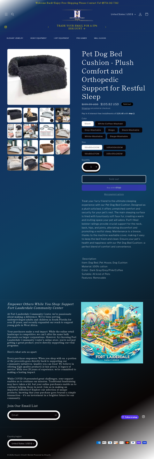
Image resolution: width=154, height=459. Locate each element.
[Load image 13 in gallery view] (14, 163)
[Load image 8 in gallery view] (62, 131)
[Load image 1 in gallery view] (14, 115)
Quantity (86, 160)
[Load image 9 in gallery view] (14, 147)
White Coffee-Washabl (112, 124)
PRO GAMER (81, 38)
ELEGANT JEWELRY (15, 38)
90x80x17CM (93, 154)
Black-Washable (132, 130)
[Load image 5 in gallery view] (14, 131)
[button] (6, 14)
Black (89, 124)
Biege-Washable (120, 137)
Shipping (86, 108)
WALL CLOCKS (100, 38)
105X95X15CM (116, 148)
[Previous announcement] (48, 27)
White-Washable (95, 137)
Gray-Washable (94, 130)
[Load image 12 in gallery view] (62, 147)
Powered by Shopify (42, 455)
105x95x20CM (115, 154)
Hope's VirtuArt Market (23, 455)
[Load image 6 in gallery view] (30, 131)
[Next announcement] (105, 27)
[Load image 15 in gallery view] (46, 163)
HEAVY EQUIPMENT (38, 38)
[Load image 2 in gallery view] (30, 115)
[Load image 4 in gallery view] (62, 115)
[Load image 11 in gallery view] (46, 147)
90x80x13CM (93, 148)
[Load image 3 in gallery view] (46, 115)
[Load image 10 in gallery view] (30, 147)
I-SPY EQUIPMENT (61, 38)
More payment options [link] (114, 194)
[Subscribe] (55, 415)
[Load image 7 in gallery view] (46, 131)
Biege (113, 130)
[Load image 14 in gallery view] (30, 163)
